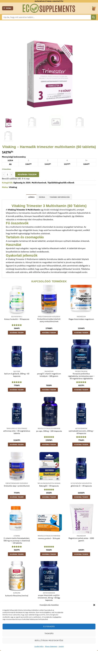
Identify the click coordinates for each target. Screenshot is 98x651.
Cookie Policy (39, 646)
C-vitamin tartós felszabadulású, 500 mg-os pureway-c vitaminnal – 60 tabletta (17, 540)
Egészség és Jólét (22, 182)
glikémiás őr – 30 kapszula (81, 486)
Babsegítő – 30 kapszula (49, 486)
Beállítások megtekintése (49, 640)
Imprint (61, 646)
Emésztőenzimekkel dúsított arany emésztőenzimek (48, 320)
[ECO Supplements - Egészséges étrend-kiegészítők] (49, 8)
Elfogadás (49, 626)
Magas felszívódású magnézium (81, 319)
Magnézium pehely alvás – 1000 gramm (81, 539)
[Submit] (93, 17)
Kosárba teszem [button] (17, 333)
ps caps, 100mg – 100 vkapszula (49, 431)
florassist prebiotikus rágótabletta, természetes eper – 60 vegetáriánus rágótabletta (81, 376)
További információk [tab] (60, 197)
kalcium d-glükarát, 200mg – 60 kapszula (16, 375)
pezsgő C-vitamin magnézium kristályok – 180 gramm (49, 375)
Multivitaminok (39, 182)
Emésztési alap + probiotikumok (17, 486)
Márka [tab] (42, 197)
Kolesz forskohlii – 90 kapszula (16, 319)
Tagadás (49, 633)
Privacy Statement (51, 646)
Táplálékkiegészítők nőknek (60, 182)
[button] (94, 605)
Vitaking (13, 187)
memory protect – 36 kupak (49, 538)
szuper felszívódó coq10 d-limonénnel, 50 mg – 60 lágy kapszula (49, 597)
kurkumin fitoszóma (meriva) (16, 595)
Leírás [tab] (31, 197)
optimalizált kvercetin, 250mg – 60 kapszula (81, 432)
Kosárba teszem (27, 174)
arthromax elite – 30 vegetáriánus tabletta (16, 432)
